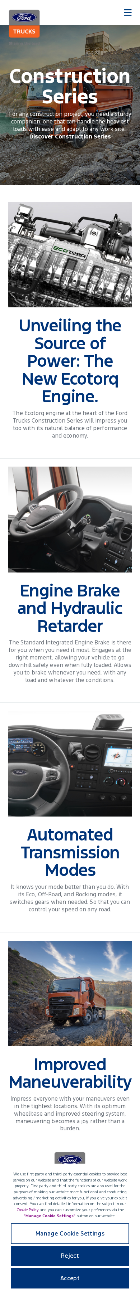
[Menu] (128, 12)
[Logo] (24, 27)
